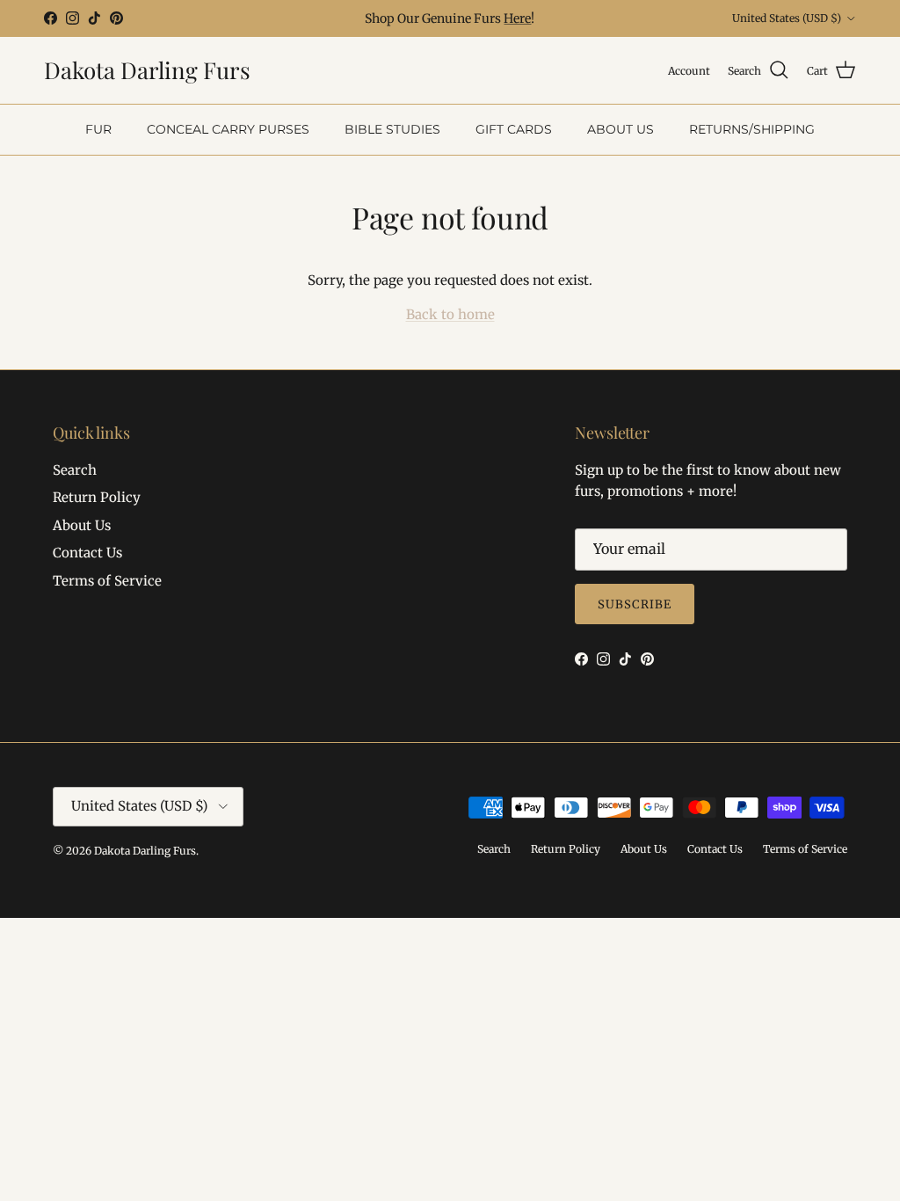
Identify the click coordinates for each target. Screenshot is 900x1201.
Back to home (450, 314)
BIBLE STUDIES (392, 129)
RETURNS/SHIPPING (752, 129)
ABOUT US (620, 129)
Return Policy (97, 497)
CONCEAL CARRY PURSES (228, 129)
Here (517, 18)
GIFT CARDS (513, 129)
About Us (82, 525)
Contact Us (87, 552)
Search (75, 470)
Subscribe (634, 604)
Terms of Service (107, 580)
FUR (98, 129)
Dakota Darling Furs (145, 850)
